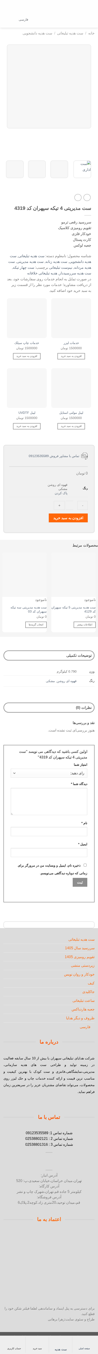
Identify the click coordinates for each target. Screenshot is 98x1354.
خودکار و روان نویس (79, 974)
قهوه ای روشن (67, 681)
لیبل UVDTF (26, 412)
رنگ (85, 488)
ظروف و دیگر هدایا (80, 1018)
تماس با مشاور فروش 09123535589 (55, 456)
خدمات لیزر (71, 343)
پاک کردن (61, 493)
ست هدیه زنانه (56, 262)
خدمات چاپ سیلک (26, 343)
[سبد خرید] (5, 20)
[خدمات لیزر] (71, 318)
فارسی (23, 19)
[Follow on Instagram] (64, 1161)
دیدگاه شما (79, 784)
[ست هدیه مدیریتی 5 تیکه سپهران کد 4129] (73, 575)
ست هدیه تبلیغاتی (70, 33)
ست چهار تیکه (23, 267)
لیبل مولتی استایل (71, 412)
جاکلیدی (88, 992)
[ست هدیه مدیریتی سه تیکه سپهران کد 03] (24, 575)
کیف (91, 983)
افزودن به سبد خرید (68, 518)
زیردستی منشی (83, 965)
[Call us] (43, 1161)
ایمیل (82, 844)
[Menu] (92, 20)
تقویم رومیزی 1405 (80, 957)
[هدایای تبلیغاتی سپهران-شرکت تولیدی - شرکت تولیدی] (49, 20)
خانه (91, 33)
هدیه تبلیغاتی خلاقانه (42, 273)
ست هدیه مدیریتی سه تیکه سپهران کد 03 (28, 609)
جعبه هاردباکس (83, 1009)
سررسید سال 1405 (80, 948)
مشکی (50, 681)
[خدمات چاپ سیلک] (27, 318)
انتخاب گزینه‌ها (36, 624)
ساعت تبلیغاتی (83, 1001)
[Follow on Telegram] (33, 1161)
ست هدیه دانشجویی (37, 33)
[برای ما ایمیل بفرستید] (54, 1161)
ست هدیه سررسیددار (75, 273)
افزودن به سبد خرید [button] (71, 356)
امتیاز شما (80, 764)
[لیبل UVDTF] (27, 388)
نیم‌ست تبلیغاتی (60, 267)
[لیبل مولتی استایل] (71, 388)
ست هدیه (61, 1349)
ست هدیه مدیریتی (30, 262)
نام (84, 823)
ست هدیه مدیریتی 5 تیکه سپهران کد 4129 (73, 609)
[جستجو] (83, 19)
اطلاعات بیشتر (84, 624)
